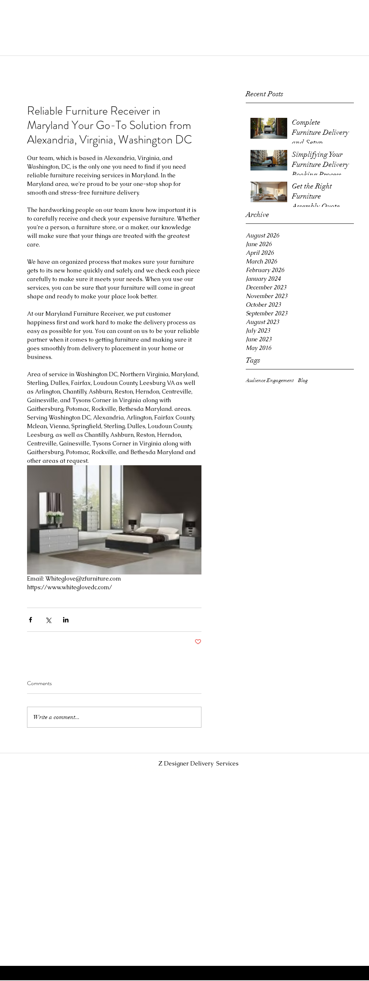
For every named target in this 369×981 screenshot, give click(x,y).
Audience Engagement (270, 380)
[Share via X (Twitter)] (48, 619)
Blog (303, 380)
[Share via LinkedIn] (65, 619)
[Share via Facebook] (30, 619)
